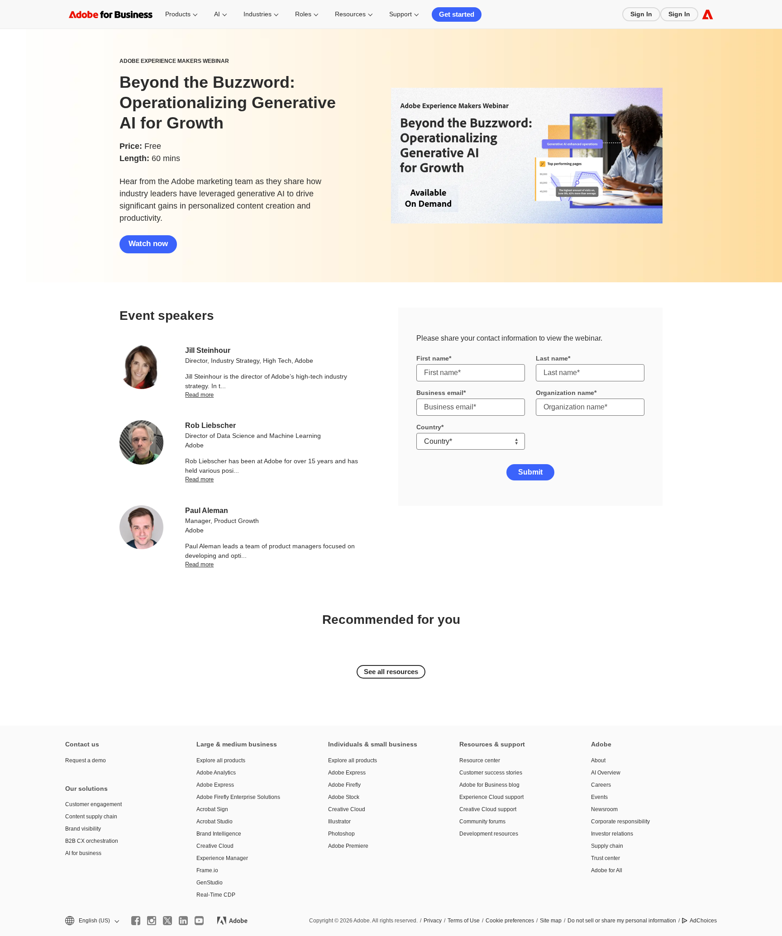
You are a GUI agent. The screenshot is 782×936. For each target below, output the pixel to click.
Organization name (565, 392)
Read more (199, 394)
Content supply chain (91, 816)
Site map (551, 920)
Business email (439, 392)
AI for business (83, 853)
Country (428, 427)
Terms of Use (464, 920)
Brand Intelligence (218, 834)
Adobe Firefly (344, 785)
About (598, 760)
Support (400, 14)
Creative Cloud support (487, 809)
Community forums (482, 821)
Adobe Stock (343, 797)
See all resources (391, 671)
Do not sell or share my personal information (621, 920)
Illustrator (339, 821)
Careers (601, 785)
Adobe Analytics (216, 773)
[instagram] (151, 920)
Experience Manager (222, 858)
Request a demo (85, 760)
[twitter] (167, 920)
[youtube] (199, 920)
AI (217, 14)
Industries (257, 14)
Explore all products (220, 760)
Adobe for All (606, 870)
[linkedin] (183, 920)
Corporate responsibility (620, 821)
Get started (456, 14)
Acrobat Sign (212, 809)
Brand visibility (83, 829)
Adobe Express (215, 785)
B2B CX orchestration (91, 841)
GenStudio (209, 882)
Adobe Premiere (348, 846)
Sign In (641, 14)
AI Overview (605, 773)
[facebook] (135, 920)
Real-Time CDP (215, 895)
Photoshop (341, 834)
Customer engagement (93, 804)
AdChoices (703, 920)
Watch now (148, 243)
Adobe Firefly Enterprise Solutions (238, 797)
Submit (530, 472)
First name (432, 358)
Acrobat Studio (214, 821)
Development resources (488, 834)
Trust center (605, 858)
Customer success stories (490, 773)
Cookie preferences (510, 920)
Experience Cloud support (491, 797)
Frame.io (207, 870)
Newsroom (604, 809)
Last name (552, 358)
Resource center (479, 760)
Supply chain (607, 846)
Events (599, 797)
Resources (350, 14)
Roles (303, 14)
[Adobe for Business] (707, 14)
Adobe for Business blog (489, 785)
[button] (91, 921)
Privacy (433, 920)
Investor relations (612, 834)
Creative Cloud (215, 846)
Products (178, 14)
